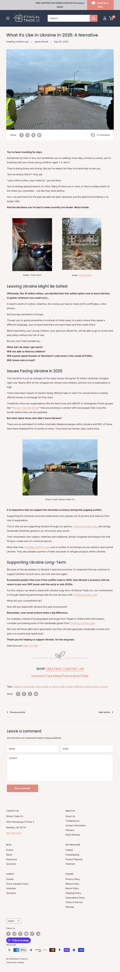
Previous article (17, 712)
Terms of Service (74, 902)
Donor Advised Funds (17, 883)
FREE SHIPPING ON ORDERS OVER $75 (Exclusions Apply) (59, 5)
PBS (36, 645)
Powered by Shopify (15, 962)
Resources (11, 859)
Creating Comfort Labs (37, 547)
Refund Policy (72, 883)
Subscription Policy (75, 897)
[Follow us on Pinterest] (20, 934)
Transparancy (72, 820)
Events (9, 850)
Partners (69, 830)
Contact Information (75, 825)
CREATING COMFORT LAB (65, 669)
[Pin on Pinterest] (27, 135)
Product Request (74, 859)
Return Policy (72, 888)
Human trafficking (75, 686)
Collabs (69, 850)
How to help (59, 686)
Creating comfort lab (23, 686)
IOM (25, 645)
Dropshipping (72, 854)
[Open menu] (7, 18)
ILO (30, 645)
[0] (111, 18)
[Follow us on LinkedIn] (38, 934)
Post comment (22, 788)
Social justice (92, 686)
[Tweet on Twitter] (33, 135)
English (11, 921)
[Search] (94, 18)
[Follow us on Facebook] (8, 934)
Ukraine (104, 686)
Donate (10, 879)
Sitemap (69, 907)
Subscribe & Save (103, 5)
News (9, 854)
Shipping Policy (73, 893)
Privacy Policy (72, 879)
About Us (70, 816)
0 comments (103, 135)
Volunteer (70, 863)
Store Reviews (72, 834)
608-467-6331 (14, 833)
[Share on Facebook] (21, 135)
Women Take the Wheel (25, 407)
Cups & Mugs (53, 675)
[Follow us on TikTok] (32, 934)
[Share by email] (39, 135)
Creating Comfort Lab (17, 41)
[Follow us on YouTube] (26, 934)
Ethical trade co (43, 686)
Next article (104, 712)
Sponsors (11, 863)
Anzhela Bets (85, 275)
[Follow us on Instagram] (14, 934)
